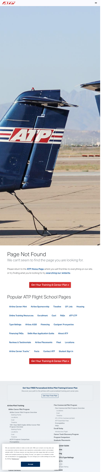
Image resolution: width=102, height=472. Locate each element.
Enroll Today (58, 428)
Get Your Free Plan (50, 396)
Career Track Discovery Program (66, 434)
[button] (96, 3)
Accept (30, 464)
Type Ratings (15, 325)
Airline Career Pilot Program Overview (23, 412)
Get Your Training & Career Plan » (50, 285)
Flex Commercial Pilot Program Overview (69, 408)
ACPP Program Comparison (19, 439)
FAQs (62, 316)
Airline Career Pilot (18, 307)
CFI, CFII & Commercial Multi (65, 418)
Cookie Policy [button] (23, 456)
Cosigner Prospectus (64, 325)
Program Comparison (62, 437)
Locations (69, 342)
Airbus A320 (31, 325)
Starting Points (16, 415)
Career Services (14, 470)
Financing (45, 325)
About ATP (63, 333)
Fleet (58, 342)
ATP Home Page (35, 269)
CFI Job (69, 307)
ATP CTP (73, 316)
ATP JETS (58, 461)
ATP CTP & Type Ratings (64, 457)
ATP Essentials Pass (62, 420)
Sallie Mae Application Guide (41, 333)
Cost (54, 316)
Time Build (58, 470)
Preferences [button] (15, 458)
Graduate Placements (62, 440)
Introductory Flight (61, 431)
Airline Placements (43, 342)
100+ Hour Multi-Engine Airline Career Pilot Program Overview (25, 426)
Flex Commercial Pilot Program (65, 405)
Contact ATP (49, 351)
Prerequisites (14, 442)
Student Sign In (66, 351)
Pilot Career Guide (61, 446)
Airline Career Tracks (19, 351)
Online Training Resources (21, 316)
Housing (80, 307)
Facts (36, 351)
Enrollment (43, 316)
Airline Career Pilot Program (18, 409)
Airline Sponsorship (40, 307)
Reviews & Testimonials (20, 342)
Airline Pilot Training (15, 406)
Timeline (57, 307)
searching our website (58, 273)
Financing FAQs (16, 333)
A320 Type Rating (62, 467)
